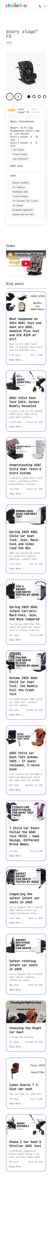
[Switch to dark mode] (40, 6)
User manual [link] (36, 111)
